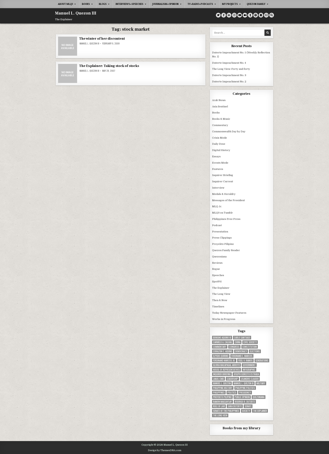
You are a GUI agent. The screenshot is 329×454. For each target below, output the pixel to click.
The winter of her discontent (102, 38)
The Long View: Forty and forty (231, 68)
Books (86, 4)
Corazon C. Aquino (222, 351)
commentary (219, 347)
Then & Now (219, 300)
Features (217, 169)
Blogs (103, 4)
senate (248, 406)
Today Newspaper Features (229, 312)
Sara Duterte (235, 406)
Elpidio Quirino (220, 356)
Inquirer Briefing (222, 175)
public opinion (242, 397)
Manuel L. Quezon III (75, 13)
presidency (245, 392)
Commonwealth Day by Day (228, 131)
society (246, 411)
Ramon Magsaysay (222, 401)
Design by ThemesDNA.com (164, 450)
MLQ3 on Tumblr (222, 212)
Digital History (221, 150)
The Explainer (220, 287)
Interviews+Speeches (129, 4)
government (249, 365)
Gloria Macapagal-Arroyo (226, 365)
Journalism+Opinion (165, 4)
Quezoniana (219, 256)
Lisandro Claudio (250, 379)
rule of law (219, 406)
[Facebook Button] (223, 15)
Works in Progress (223, 319)
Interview (218, 187)
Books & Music (221, 118)
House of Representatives (226, 369)
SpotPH (217, 281)
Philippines (219, 392)
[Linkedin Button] (229, 15)
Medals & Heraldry (224, 194)
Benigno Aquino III (222, 337)
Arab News (219, 100)
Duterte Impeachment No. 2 (229, 81)
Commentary (220, 125)
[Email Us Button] (266, 15)
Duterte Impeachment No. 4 (229, 62)
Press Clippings (222, 237)
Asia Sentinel (220, 106)
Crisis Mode (219, 137)
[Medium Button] (245, 15)
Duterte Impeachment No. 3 (229, 75)
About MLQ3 (65, 4)
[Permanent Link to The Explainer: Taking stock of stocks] (67, 73)
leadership (232, 379)
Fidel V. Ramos (245, 360)
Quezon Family (256, 4)
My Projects (230, 4)
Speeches (218, 275)
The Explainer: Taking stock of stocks (109, 66)
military (260, 383)
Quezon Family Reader (226, 250)
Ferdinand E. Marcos (241, 356)
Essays (216, 156)
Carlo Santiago (242, 337)
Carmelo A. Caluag (222, 342)
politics (232, 392)
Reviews (217, 262)
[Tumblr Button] (250, 15)
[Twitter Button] (218, 15)
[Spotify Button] (255, 15)
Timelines (218, 306)
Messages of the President (228, 200)
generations (262, 360)
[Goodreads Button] (261, 15)
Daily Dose (218, 143)
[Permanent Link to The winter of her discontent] (67, 46)
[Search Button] (271, 15)
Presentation (220, 231)
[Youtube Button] (239, 15)
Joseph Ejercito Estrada (246, 374)
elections (255, 351)
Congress (234, 347)
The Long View (221, 293)
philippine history (222, 388)
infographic (249, 369)
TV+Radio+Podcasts (200, 4)
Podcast (217, 225)
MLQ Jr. (217, 206)
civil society (250, 342)
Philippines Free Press (226, 219)
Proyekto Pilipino (223, 244)
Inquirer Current (222, 181)
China (237, 342)
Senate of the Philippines (226, 411)
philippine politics (245, 388)
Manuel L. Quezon (222, 383)
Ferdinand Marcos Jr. (224, 360)
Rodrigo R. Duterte (245, 401)
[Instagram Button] (234, 15)
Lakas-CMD (218, 379)
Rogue (216, 269)
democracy (241, 351)
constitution (249, 347)
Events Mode (220, 162)
